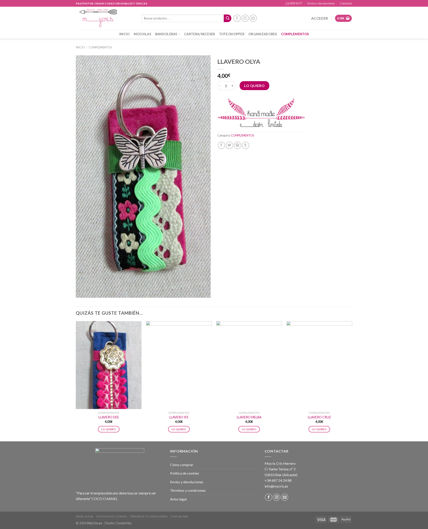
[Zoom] (81, 292)
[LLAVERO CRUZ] (319, 365)
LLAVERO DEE (109, 417)
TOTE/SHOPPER (231, 34)
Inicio (80, 47)
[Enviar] (227, 18)
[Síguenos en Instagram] (245, 18)
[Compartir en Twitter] (229, 145)
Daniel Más (124, 523)
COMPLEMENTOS (295, 34)
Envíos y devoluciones (321, 3)
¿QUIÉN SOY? (293, 3)
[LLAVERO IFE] (179, 365)
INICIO (124, 34)
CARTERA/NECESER (199, 34)
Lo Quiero (254, 85)
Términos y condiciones (188, 490)
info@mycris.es (276, 486)
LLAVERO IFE (179, 417)
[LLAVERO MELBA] (249, 365)
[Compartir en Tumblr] (245, 145)
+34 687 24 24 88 (278, 480)
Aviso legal (178, 499)
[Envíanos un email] (253, 18)
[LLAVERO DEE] (109, 365)
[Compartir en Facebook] (221, 145)
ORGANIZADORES (262, 34)
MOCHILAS (142, 34)
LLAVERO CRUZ (319, 417)
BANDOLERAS (166, 34)
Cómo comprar (181, 465)
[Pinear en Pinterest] (237, 145)
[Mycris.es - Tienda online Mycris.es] (105, 18)
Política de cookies (184, 473)
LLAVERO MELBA (249, 417)
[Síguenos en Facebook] (237, 18)
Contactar (346, 3)
